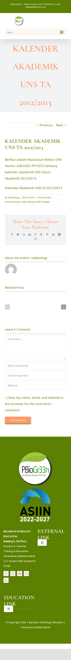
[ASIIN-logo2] (35, 489)
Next (59, 125)
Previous (46, 125)
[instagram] (12, 573)
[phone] (6, 580)
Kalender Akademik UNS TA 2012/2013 (33, 188)
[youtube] (19, 573)
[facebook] (6, 573)
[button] (7, 306)
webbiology (13, 197)
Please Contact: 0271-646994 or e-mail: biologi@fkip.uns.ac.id (42, 5)
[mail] (26, 573)
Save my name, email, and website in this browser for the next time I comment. (34, 403)
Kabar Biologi (28, 201)
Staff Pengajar (43, 201)
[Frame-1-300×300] (35, 454)
